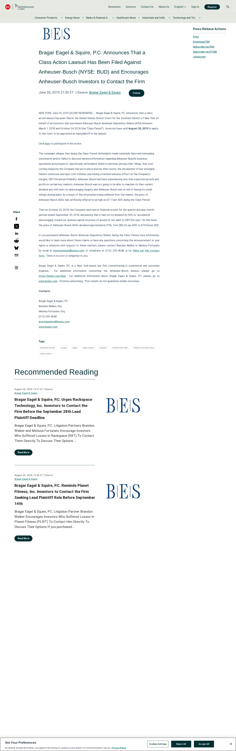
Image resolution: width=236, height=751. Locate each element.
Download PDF (201, 41)
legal (75, 347)
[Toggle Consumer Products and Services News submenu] (61, 17)
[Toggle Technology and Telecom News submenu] (199, 17)
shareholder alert (120, 347)
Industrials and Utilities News (154, 17)
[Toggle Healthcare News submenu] (139, 17)
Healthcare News (126, 17)
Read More (23, 452)
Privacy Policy (119, 748)
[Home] (19, 7)
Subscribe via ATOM (205, 51)
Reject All (181, 744)
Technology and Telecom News (185, 17)
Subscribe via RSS (203, 46)
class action (88, 347)
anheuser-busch (47, 347)
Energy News (72, 17)
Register (212, 7)
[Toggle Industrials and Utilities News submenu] (169, 17)
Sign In (195, 6)
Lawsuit (103, 347)
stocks (64, 347)
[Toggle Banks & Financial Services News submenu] (113, 17)
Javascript (199, 56)
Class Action (46, 353)
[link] (114, 7)
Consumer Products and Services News (47, 17)
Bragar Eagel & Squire (105, 92)
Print (196, 36)
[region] (118, 744)
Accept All (204, 744)
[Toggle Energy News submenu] (82, 17)
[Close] (230, 743)
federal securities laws (143, 347)
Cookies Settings (158, 744)
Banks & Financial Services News (98, 17)
